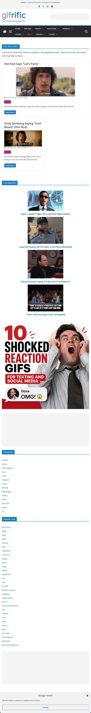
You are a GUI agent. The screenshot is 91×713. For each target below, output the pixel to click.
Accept (45, 707)
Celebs (52, 34)
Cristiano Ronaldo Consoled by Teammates (43, 2)
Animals (66, 29)
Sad (3, 610)
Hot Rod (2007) (22, 98)
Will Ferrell (6, 641)
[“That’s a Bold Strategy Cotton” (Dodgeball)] (45, 298)
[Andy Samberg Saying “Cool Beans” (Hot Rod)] (23, 138)
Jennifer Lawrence (9, 590)
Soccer (4, 625)
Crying (4, 558)
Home (17, 29)
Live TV (4, 602)
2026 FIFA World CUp (10, 645)
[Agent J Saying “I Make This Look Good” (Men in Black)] (45, 201)
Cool (3, 472)
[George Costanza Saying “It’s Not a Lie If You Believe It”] (45, 264)
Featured (5, 480)
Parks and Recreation (10, 606)
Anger (4, 531)
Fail (3, 578)
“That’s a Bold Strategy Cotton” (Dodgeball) (45, 315)
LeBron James (7, 598)
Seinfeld (5, 614)
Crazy (4, 476)
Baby (4, 535)
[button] (87, 695)
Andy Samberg (11, 98)
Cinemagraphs (7, 468)
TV (29, 34)
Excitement (6, 574)
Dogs (4, 566)
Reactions (51, 29)
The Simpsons (7, 637)
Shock (4, 617)
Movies (39, 34)
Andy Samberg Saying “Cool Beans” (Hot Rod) (22, 125)
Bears (4, 539)
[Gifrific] (5, 31)
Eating (4, 570)
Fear (3, 582)
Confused (5, 555)
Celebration (6, 551)
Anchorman (6, 527)
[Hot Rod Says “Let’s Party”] (45, 81)
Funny (38, 29)
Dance (4, 562)
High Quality (6, 491)
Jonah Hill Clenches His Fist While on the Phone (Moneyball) (45, 247)
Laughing (5, 594)
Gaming (5, 488)
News (4, 499)
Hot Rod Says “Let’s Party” (21, 64)
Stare (4, 629)
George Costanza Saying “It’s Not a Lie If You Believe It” (45, 282)
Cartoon (5, 543)
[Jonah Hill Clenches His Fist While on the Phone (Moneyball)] (45, 230)
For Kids (27, 29)
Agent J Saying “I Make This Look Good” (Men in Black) (45, 214)
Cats (3, 547)
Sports (18, 34)
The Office (6, 633)
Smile (4, 621)
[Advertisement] (70, 17)
